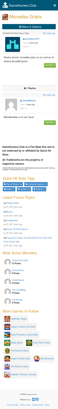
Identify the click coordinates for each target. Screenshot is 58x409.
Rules (47, 404)
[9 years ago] (29, 33)
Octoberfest (12, 220)
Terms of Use (25, 404)
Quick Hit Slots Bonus (17, 229)
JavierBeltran (29, 100)
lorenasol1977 (32, 38)
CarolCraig (17, 299)
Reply (51, 65)
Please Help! (12, 202)
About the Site (12, 404)
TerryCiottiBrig (19, 289)
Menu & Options (31, 27)
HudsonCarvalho (20, 260)
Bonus (9, 211)
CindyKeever (18, 279)
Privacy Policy (37, 404)
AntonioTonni (18, 270)
